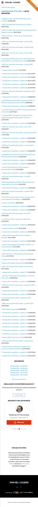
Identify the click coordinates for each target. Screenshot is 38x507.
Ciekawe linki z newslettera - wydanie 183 (14, 232)
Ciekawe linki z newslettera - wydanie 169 (14, 334)
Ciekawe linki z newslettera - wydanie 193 (14, 173)
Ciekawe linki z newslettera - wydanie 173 (14, 319)
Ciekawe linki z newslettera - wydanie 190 (14, 206)
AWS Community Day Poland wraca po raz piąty (16, 24)
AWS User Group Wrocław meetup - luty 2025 (16, 213)
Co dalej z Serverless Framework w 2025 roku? (16, 219)
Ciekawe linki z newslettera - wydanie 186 (14, 225)
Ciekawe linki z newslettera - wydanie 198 (14, 138)
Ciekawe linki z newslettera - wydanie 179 (14, 272)
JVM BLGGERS (12, 2)
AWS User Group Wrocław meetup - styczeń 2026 (17, 64)
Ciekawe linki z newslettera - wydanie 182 (14, 241)
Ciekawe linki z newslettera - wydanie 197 (14, 141)
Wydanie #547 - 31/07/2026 (19, 372)
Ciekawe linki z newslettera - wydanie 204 (14, 87)
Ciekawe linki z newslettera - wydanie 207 (14, 77)
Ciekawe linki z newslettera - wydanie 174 (14, 316)
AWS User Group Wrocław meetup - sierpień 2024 (17, 341)
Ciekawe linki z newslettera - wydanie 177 (14, 290)
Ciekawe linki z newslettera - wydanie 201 (14, 106)
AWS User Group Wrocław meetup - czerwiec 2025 (17, 145)
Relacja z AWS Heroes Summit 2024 (13, 337)
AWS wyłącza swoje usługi (10, 309)
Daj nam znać (19, 395)
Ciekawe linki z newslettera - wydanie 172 (14, 323)
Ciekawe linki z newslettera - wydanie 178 (14, 281)
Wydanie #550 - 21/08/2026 (19, 366)
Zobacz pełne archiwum (19, 379)
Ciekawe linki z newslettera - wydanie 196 (14, 151)
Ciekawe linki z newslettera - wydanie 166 (14, 356)
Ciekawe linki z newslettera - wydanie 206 (14, 80)
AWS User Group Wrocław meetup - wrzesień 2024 (17, 303)
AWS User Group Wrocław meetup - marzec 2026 (17, 41)
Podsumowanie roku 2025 (10, 70)
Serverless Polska (11, 11)
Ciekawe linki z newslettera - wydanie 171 (14, 327)
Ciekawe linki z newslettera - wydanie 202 (14, 97)
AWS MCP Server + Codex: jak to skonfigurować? (17, 36)
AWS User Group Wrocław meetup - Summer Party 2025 (19, 132)
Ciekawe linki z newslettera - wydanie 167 (14, 352)
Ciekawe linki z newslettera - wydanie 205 (14, 84)
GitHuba (11, 463)
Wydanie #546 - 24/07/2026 (19, 375)
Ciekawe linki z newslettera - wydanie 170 (14, 330)
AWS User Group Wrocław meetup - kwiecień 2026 (17, 47)
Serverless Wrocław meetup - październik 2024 (16, 298)
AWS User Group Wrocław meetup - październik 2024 (18, 285)
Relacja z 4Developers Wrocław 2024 (13, 263)
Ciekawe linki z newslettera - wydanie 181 (14, 250)
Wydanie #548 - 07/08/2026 (19, 370)
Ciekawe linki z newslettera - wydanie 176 (14, 294)
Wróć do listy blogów (8, 7)
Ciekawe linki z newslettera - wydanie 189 (14, 210)
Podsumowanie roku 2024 (10, 228)
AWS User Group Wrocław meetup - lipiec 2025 (16, 127)
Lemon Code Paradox (8, 203)
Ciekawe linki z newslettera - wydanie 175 (14, 312)
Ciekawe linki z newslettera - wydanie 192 (14, 188)
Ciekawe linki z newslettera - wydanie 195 (14, 160)
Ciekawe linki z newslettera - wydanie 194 (14, 163)
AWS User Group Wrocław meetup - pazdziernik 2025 (18, 91)
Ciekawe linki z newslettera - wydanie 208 (14, 73)
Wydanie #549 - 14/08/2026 (19, 368)
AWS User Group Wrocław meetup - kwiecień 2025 (17, 191)
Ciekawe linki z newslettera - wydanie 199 (14, 123)
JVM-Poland (25, 463)
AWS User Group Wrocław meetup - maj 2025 (16, 176)
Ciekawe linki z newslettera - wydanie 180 (14, 259)
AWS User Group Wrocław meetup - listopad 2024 (17, 266)
